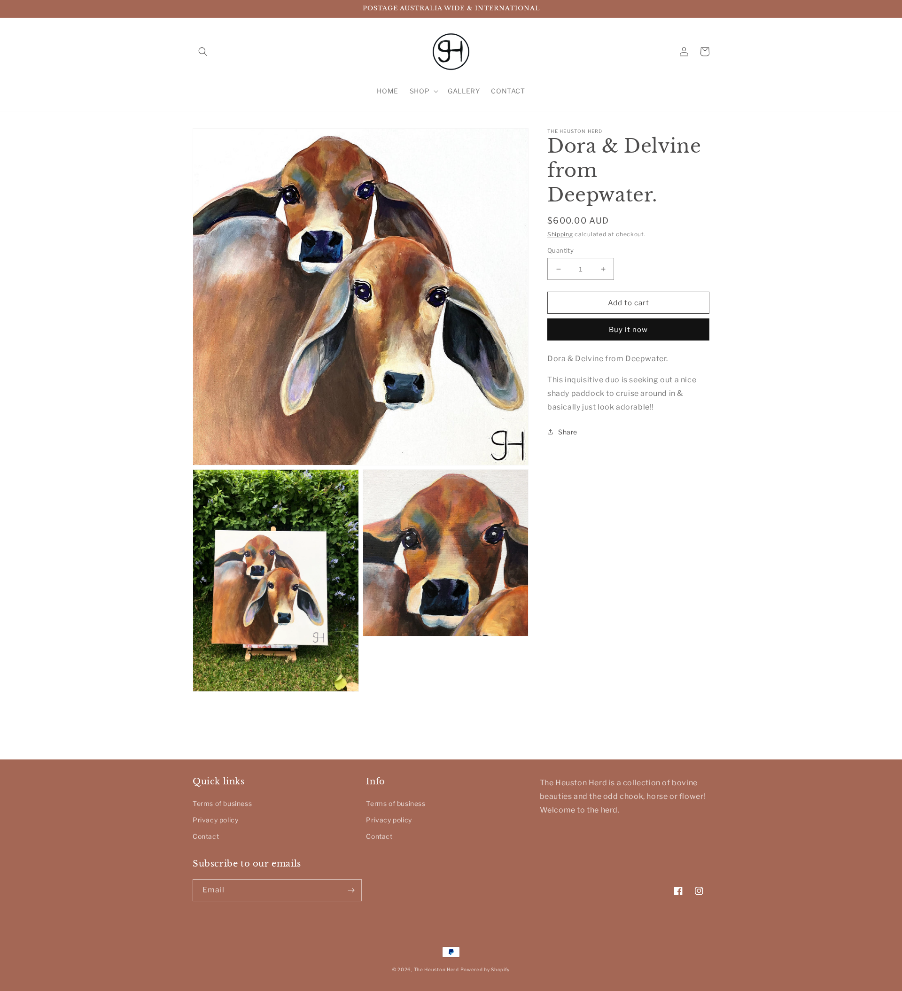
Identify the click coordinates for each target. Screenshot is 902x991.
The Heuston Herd (436, 969)
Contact (206, 836)
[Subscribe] (351, 890)
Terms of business (222, 803)
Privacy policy (215, 820)
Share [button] (567, 432)
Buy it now (628, 329)
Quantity (560, 250)
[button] (203, 51)
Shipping (560, 234)
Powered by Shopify (485, 969)
